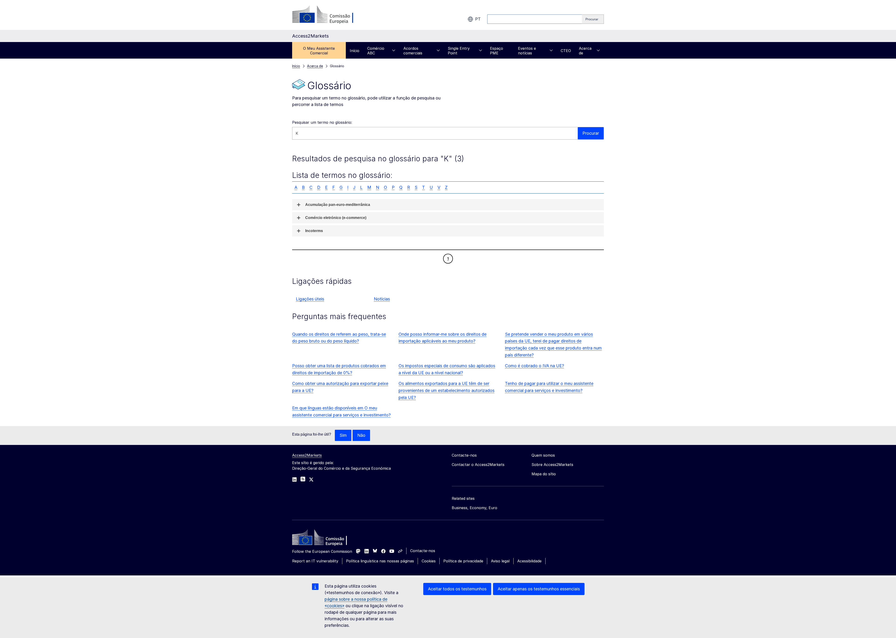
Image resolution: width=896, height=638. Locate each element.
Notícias (382, 298)
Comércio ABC (375, 50)
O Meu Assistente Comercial (319, 50)
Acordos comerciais (412, 50)
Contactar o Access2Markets (478, 464)
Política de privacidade (463, 561)
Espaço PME (496, 50)
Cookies (429, 561)
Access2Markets (307, 455)
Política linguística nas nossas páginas (380, 561)
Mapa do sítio (544, 474)
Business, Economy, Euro (474, 507)
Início (354, 50)
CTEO (566, 50)
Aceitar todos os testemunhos (457, 588)
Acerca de (585, 50)
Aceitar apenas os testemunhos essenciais (539, 588)
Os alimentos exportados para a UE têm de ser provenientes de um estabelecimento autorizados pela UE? (446, 390)
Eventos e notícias (527, 50)
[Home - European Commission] (326, 538)
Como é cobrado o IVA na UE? (534, 365)
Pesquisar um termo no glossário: (322, 122)
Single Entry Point (459, 50)
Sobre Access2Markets (552, 464)
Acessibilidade (529, 561)
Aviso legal (500, 561)
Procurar (590, 133)
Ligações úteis (310, 298)
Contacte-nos (422, 550)
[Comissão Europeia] (330, 15)
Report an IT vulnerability (315, 561)
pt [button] (478, 19)
